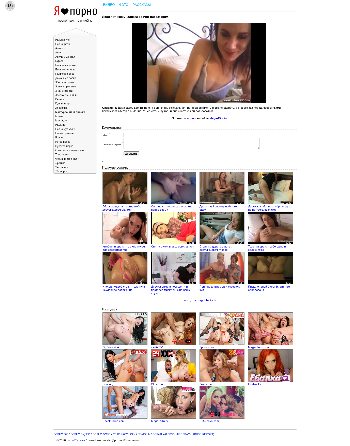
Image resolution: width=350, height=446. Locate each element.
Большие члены (65, 69)
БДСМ (59, 61)
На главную (62, 39)
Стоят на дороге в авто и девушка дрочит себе (216, 248)
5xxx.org (197, 300)
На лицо (60, 124)
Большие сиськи (65, 65)
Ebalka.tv (210, 300)
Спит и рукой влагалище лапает (172, 246)
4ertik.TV (157, 347)
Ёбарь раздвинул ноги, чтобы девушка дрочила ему (121, 208)
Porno (186, 300)
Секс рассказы (124, 434)
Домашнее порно (65, 78)
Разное (59, 137)
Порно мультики (65, 129)
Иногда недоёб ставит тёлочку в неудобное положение (123, 288)
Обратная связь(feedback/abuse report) (183, 434)
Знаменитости (64, 90)
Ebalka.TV (254, 384)
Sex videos (61, 167)
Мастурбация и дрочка (70, 112)
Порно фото (62, 44)
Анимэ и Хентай (65, 56)
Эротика (60, 163)
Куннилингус (63, 103)
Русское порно (64, 146)
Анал (58, 52)
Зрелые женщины (66, 95)
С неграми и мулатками (69, 150)
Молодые (61, 120)
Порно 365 (60, 434)
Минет (59, 116)
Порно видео (80, 434)
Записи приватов (65, 86)
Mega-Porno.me (258, 347)
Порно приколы (64, 133)
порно (191, 118)
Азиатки (60, 48)
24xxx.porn (61, 171)
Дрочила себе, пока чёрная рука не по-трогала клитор (269, 208)
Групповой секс (64, 73)
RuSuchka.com (209, 421)
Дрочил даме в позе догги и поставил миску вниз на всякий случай (171, 290)
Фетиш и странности (67, 158)
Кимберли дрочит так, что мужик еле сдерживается (123, 248)
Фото (123, 4)
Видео (109, 4)
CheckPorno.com (113, 421)
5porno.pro (207, 347)
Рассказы (142, 4)
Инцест (59, 99)
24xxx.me (206, 384)
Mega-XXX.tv (218, 118)
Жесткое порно (64, 82)
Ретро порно (62, 141)
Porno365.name (76, 440)
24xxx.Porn (158, 384)
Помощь (144, 434)
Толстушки (61, 154)
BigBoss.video (111, 347)
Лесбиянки (61, 107)
